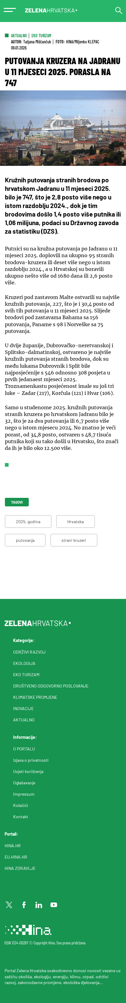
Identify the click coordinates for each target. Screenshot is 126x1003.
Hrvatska (75, 521)
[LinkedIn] (38, 905)
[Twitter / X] (9, 905)
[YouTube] (53, 905)
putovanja (25, 540)
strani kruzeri (73, 540)
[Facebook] (24, 905)
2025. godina (28, 521)
